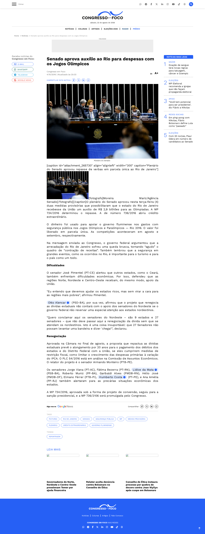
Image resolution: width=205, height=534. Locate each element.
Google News (24, 80)
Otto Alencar (57, 302)
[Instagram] (168, 4)
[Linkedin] (162, 4)
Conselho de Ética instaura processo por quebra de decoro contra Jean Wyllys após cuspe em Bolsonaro (142, 486)
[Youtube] (173, 4)
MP (121, 419)
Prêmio (136, 29)
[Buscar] (191, 4)
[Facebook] (151, 4)
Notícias (69, 29)
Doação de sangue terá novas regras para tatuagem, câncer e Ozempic (179, 69)
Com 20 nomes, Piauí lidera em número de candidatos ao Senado (181, 139)
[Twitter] (156, 4)
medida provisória (136, 419)
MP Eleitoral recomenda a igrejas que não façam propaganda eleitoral (180, 87)
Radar (125, 29)
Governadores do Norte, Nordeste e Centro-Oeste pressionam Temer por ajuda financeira (61, 486)
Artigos (95, 29)
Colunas (82, 29)
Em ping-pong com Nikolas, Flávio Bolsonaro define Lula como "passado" (181, 121)
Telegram (22, 75)
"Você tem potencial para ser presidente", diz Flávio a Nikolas (180, 105)
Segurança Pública (105, 419)
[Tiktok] (179, 4)
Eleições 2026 (111, 29)
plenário (53, 425)
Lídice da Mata (143, 369)
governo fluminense (102, 425)
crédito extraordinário (74, 425)
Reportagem (54, 437)
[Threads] (184, 4)
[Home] (102, 15)
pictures (53, 419)
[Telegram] (146, 4)
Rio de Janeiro (70, 419)
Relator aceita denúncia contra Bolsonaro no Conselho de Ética (100, 484)
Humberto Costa (110, 377)
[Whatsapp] (140, 4)
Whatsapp (22, 69)
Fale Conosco (117, 516)
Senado (86, 419)
